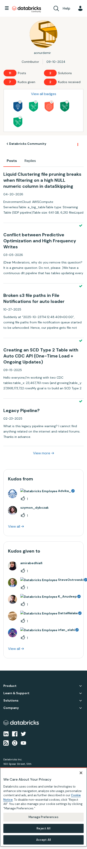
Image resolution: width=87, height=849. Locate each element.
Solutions (11, 700)
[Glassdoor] (14, 743)
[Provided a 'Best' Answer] (64, 106)
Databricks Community (26, 9)
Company (11, 708)
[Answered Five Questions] (33, 106)
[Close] (81, 773)
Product (10, 686)
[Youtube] (23, 743)
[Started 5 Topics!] (17, 106)
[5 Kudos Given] (49, 106)
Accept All (43, 840)
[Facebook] (14, 734)
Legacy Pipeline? (21, 410)
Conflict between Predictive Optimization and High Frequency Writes (39, 241)
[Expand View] (80, 686)
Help (66, 8)
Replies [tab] (30, 160)
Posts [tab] (12, 160)
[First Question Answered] (17, 121)
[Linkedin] (6, 734)
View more (41, 453)
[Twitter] (23, 734)
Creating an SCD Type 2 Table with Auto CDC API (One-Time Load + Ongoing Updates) (40, 356)
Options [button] (77, 143)
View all (14, 526)
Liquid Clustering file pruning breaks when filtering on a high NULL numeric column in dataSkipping (42, 180)
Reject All (43, 828)
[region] (43, 807)
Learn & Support (16, 693)
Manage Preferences (43, 817)
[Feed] (6, 743)
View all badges (43, 94)
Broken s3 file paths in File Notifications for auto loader (33, 298)
